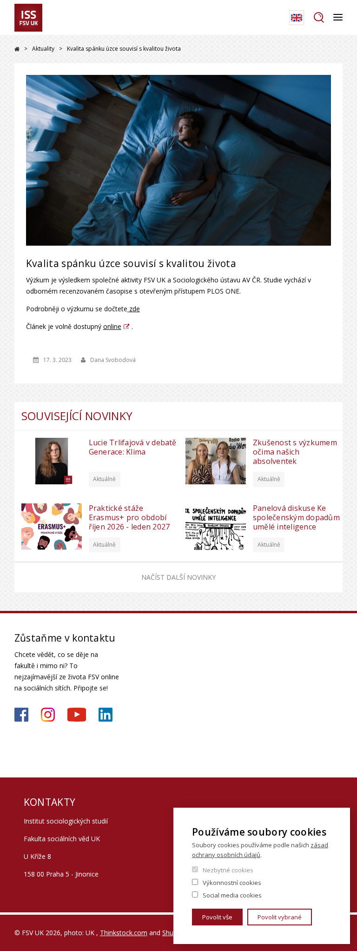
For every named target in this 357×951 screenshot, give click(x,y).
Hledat (318, 17)
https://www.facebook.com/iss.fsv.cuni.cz (21, 715)
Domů (17, 49)
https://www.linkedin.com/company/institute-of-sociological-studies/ (105, 715)
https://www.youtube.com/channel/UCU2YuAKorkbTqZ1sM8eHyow (76, 715)
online (112, 326)
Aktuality (43, 49)
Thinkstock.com (123, 932)
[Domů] (28, 18)
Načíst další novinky (178, 577)
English (296, 17)
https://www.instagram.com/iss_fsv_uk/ (48, 715)
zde (133, 308)
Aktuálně (104, 479)
